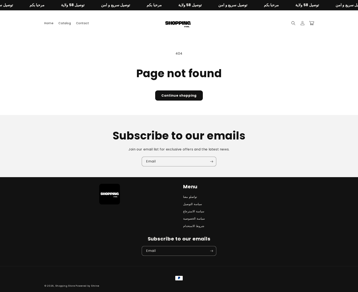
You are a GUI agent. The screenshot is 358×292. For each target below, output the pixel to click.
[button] (293, 23)
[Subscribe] (211, 161)
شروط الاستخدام (193, 226)
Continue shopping (179, 95)
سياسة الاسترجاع (193, 211)
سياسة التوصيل (192, 204)
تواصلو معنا (190, 197)
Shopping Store (65, 285)
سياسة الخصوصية (194, 218)
